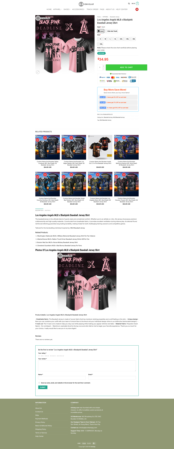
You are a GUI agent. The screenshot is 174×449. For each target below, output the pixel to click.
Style (99, 27)
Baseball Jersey (114, 17)
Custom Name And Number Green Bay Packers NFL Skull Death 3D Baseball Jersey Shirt (74, 200)
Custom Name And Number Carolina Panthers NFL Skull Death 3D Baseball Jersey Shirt (47, 200)
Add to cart (126, 67)
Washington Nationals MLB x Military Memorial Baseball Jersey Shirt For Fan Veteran (66, 236)
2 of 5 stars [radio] (42, 356)
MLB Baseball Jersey (119, 117)
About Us (110, 9)
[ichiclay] (87, 3)
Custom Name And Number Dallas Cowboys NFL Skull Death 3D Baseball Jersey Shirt (47, 163)
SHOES (66, 9)
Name (40, 374)
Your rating (42, 353)
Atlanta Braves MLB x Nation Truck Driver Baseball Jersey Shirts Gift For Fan (63, 239)
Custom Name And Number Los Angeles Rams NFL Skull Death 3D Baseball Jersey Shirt (100, 200)
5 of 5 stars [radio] (60, 356)
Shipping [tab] (47, 210)
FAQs (102, 9)
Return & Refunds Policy (43, 426)
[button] (129, 3)
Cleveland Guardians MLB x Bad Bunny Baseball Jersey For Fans (59, 245)
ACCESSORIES (78, 9)
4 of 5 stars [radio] (52, 356)
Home (49, 9)
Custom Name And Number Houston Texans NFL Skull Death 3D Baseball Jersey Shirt (126, 200)
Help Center (121, 9)
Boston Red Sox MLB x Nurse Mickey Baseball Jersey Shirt (57, 242)
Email (90, 374)
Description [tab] (39, 210)
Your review (42, 359)
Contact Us (39, 412)
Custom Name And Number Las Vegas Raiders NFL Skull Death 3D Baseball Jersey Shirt (73, 163)
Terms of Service (41, 433)
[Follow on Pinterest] (136, 9)
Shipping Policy (40, 429)
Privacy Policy (40, 422)
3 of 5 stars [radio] (46, 356)
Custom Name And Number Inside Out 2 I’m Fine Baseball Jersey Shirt (100, 162)
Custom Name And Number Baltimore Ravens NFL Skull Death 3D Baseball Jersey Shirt (126, 163)
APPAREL (57, 9)
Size (99, 35)
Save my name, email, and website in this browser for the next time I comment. (65, 383)
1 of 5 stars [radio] (39, 356)
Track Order (92, 9)
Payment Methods (41, 419)
